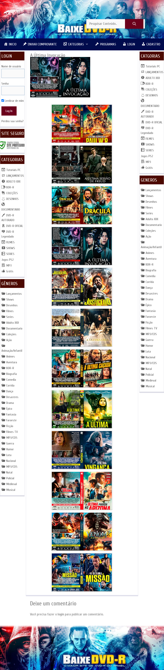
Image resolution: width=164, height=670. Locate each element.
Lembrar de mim (14, 101)
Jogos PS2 (7, 260)
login (61, 614)
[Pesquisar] (134, 24)
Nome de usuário (11, 66)
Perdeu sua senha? (12, 121)
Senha (5, 83)
